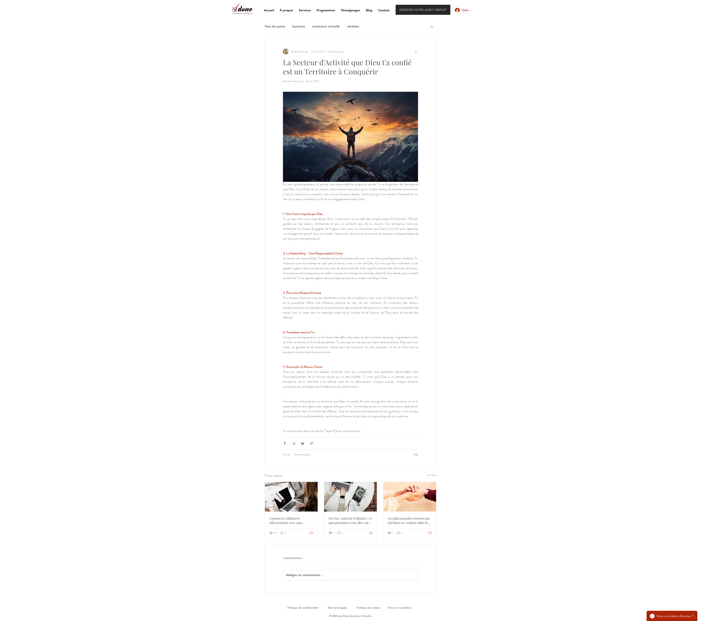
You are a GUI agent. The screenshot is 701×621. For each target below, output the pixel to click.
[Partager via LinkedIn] (302, 443)
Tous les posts (275, 26)
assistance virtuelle (326, 26)
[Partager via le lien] (311, 443)
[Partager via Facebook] (284, 443)
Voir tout (431, 475)
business (298, 26)
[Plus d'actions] (416, 51)
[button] (431, 26)
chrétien (353, 26)
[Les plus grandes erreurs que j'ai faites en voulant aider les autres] (409, 497)
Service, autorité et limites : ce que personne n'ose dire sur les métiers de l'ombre (350, 520)
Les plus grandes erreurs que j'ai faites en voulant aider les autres (409, 520)
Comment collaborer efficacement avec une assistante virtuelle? (285, 520)
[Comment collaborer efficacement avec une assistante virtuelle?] (291, 497)
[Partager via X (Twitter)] (293, 443)
